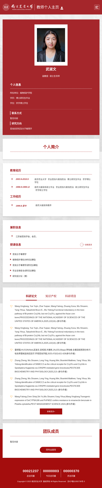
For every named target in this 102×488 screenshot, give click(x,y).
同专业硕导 (51, 450)
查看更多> (51, 411)
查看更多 (88, 245)
